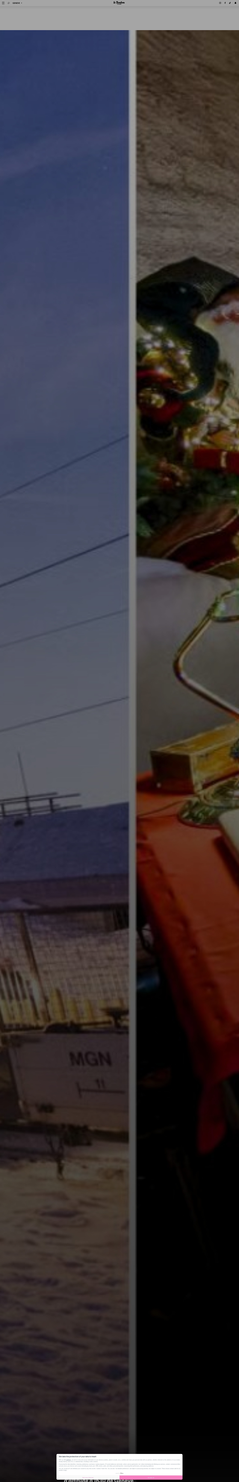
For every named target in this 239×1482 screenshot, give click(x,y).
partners (68, 1460)
